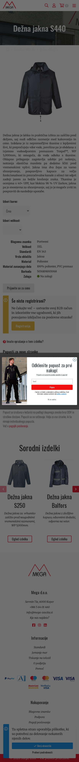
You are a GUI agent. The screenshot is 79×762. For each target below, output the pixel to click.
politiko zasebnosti (62, 394)
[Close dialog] (74, 359)
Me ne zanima (52, 399)
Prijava (52, 387)
